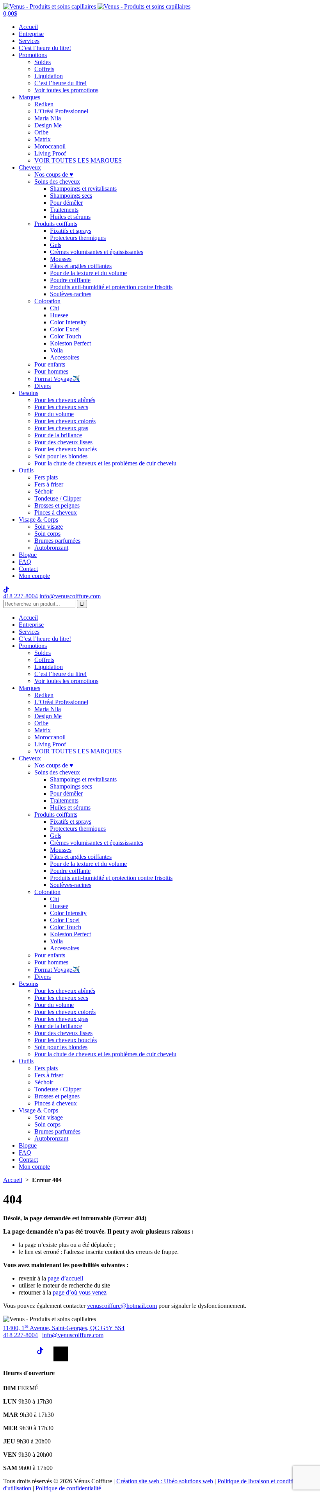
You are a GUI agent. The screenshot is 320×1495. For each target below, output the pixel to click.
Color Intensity (68, 322)
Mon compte (34, 575)
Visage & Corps (38, 519)
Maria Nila (47, 118)
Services (29, 41)
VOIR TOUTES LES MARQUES (78, 160)
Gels (55, 244)
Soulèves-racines (70, 294)
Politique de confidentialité (68, 1488)
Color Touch (65, 336)
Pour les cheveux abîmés (64, 400)
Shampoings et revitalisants (83, 188)
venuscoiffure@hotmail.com (122, 1305)
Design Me (48, 125)
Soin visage (48, 526)
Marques (29, 97)
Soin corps (47, 533)
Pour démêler (66, 202)
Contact (28, 568)
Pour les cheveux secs (61, 407)
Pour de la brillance (58, 435)
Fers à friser (48, 484)
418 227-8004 (20, 596)
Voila (56, 350)
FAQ (25, 561)
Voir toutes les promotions (66, 90)
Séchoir (43, 491)
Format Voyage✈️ (57, 379)
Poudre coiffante (70, 280)
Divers (42, 386)
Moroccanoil (50, 146)
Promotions (33, 55)
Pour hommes (51, 371)
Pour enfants (49, 364)
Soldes (42, 62)
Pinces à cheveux (55, 512)
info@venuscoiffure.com (72, 1335)
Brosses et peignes (57, 505)
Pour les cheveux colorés (65, 421)
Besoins (28, 393)
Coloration (47, 301)
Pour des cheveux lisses (63, 442)
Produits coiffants (55, 223)
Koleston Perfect (70, 343)
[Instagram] (27, 1354)
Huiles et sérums (70, 216)
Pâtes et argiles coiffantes (81, 266)
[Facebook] (10, 1354)
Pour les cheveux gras (61, 428)
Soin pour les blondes (60, 456)
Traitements (64, 209)
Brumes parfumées (57, 540)
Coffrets (44, 69)
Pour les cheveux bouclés (65, 449)
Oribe (41, 132)
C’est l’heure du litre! (45, 48)
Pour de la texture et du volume (88, 273)
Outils (26, 470)
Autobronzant (51, 547)
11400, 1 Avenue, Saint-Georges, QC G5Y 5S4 (63, 1328)
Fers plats (46, 477)
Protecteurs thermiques (78, 237)
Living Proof (50, 153)
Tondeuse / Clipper (57, 498)
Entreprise (31, 33)
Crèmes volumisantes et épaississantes (96, 252)
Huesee (59, 315)
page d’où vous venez (80, 1292)
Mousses (60, 259)
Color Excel (65, 329)
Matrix (42, 139)
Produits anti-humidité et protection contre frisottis (111, 287)
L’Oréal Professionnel (61, 111)
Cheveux (30, 167)
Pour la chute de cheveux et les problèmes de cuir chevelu (105, 463)
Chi (54, 308)
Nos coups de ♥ (53, 174)
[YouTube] (60, 1354)
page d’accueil (65, 1278)
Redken (43, 104)
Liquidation (48, 76)
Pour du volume (54, 414)
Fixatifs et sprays (70, 230)
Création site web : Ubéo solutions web (164, 1481)
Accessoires (64, 357)
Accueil (28, 26)
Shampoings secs (71, 195)
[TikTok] (44, 1354)
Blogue (28, 554)
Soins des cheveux (57, 181)
